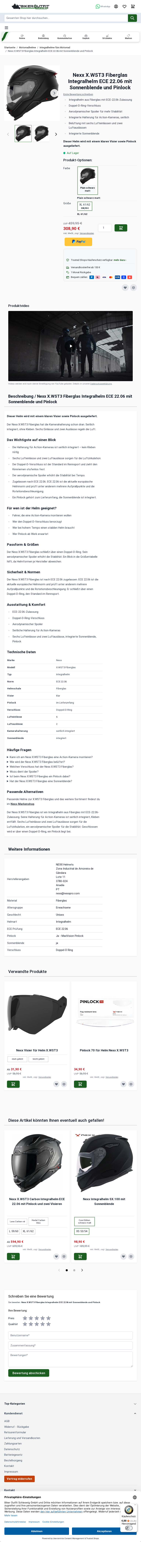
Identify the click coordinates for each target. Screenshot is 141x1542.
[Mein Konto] (116, 6)
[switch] (129, 1528)
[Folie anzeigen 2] (74, 1270)
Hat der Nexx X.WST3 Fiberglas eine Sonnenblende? (41, 781)
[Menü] (135, 1505)
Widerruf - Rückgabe (16, 1426)
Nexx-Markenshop (22, 804)
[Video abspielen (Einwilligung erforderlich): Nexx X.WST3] (70, 346)
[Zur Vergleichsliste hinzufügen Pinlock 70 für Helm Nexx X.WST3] (131, 1084)
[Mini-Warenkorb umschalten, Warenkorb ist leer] (133, 6)
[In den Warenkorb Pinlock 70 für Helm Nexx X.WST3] (80, 1084)
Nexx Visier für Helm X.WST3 (37, 1050)
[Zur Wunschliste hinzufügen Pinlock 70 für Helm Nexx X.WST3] (123, 1084)
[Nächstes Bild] (54, 93)
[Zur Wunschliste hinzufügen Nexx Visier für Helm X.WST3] (56, 1084)
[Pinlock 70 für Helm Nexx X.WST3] (104, 1014)
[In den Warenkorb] (121, 227)
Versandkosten (87, 233)
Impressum (11, 1471)
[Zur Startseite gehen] (30, 6)
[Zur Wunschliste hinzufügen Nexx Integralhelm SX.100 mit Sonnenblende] (123, 1256)
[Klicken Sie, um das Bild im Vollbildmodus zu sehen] (32, 93)
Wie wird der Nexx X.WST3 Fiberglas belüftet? (37, 762)
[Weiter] (56, 134)
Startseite (9, 47)
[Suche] (132, 18)
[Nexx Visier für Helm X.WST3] (37, 1014)
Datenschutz (12, 1449)
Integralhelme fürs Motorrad (55, 47)
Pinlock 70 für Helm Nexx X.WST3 (104, 1050)
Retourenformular (15, 1432)
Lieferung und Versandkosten (22, 1438)
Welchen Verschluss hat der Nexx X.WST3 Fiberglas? (42, 766)
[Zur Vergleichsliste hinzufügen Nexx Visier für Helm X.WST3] (64, 1084)
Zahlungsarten (13, 1443)
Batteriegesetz (13, 1454)
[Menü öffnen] (6, 28)
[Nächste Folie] (82, 1270)
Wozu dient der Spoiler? (24, 771)
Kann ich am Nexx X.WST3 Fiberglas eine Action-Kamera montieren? (51, 757)
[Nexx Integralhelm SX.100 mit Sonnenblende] (104, 1163)
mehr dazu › (120, 260)
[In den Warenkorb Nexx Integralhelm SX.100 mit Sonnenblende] (80, 1256)
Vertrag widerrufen (19, 1478)
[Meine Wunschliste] (124, 6)
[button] (100, 94)
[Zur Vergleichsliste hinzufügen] (133, 287)
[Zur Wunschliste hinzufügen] (125, 287)
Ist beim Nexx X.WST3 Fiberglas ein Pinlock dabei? (40, 776)
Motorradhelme (27, 47)
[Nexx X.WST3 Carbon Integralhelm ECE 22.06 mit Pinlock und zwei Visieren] (37, 1163)
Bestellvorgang (13, 1460)
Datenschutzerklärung (101, 384)
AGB (7, 1421)
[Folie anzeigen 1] (66, 1270)
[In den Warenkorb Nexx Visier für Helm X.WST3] (13, 1084)
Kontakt (9, 1466)
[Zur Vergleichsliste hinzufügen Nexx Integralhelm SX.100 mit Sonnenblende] (131, 1256)
